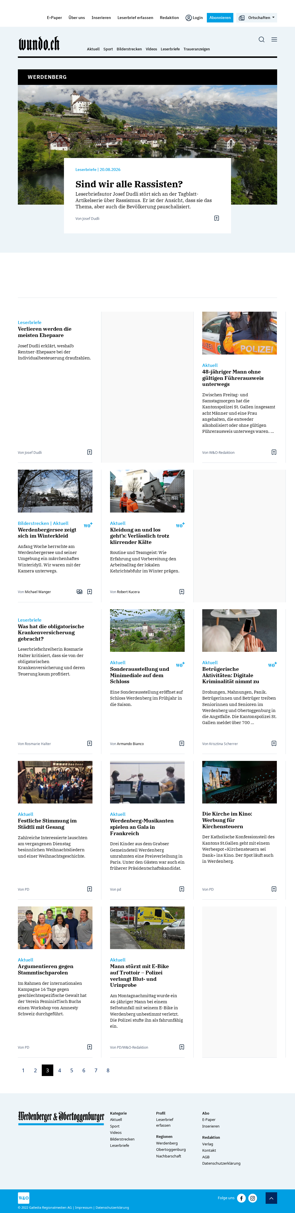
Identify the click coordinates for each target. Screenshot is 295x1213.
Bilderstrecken (129, 49)
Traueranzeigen (197, 49)
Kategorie (118, 1113)
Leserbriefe (170, 49)
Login (198, 17)
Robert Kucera (128, 591)
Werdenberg (167, 1143)
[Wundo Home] (39, 43)
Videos (151, 49)
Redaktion (169, 17)
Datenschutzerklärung (221, 1163)
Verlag (207, 1144)
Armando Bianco (130, 743)
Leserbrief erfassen (135, 17)
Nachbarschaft (168, 1156)
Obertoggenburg (171, 1149)
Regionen (164, 1136)
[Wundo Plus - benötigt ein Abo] (88, 524)
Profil (160, 1113)
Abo (205, 1113)
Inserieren (101, 17)
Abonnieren (220, 17)
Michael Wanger (38, 591)
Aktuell (93, 49)
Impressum (83, 1207)
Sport (108, 49)
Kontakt (209, 1150)
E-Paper (54, 17)
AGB (205, 1156)
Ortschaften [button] (259, 17)
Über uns (77, 17)
